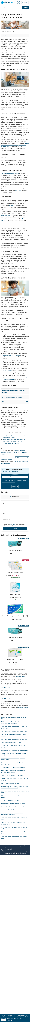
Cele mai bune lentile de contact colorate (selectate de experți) (14, 754)
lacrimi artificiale (7, 370)
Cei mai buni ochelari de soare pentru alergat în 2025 (14, 731)
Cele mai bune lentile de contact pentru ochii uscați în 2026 (13, 669)
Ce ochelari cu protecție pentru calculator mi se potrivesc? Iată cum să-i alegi (12, 813)
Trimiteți (15, 528)
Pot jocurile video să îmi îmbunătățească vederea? (13, 391)
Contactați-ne (9, 849)
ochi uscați (18, 190)
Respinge (10, 1020)
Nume (4, 513)
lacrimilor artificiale (6, 215)
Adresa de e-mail (7, 519)
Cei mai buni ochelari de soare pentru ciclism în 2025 (14, 739)
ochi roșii (11, 205)
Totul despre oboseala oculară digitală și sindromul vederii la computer (14, 442)
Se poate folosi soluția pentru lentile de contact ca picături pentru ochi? (13, 763)
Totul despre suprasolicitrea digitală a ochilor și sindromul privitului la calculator (12, 722)
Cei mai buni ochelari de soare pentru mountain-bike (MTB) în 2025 (14, 727)
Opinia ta (5, 503)
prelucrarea (12, 524)
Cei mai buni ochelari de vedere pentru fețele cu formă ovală (14, 818)
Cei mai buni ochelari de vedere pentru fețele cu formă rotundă (14, 796)
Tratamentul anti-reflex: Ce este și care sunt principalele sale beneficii (14, 779)
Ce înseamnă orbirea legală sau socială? (11, 800)
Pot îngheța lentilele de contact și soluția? (11, 742)
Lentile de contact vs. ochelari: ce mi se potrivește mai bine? (14, 828)
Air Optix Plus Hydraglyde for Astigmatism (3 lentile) (15, 616)
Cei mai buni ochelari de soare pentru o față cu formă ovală (14, 832)
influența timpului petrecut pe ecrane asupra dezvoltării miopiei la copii (15, 145)
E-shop (5, 849)
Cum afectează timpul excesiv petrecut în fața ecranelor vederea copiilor (15, 436)
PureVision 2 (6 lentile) (15, 594)
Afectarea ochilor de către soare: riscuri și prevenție (13, 803)
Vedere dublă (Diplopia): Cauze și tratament (11, 810)
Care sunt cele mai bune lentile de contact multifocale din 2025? (14, 735)
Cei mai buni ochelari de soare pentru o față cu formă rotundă (14, 837)
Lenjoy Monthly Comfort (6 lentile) (15, 659)
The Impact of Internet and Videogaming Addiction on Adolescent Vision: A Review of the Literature (14, 452)
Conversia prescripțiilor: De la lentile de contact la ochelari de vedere (13, 823)
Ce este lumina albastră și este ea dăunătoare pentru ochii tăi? (14, 746)
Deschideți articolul (21, 676)
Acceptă (3, 1020)
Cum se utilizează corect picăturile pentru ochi (12, 807)
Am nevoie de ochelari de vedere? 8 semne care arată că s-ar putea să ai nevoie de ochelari (15, 787)
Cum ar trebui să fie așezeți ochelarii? (10, 783)
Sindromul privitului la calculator (10, 173)
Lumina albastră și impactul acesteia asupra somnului (14, 750)
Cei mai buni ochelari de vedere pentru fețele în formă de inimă (15, 791)
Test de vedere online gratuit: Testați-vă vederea (14, 690)
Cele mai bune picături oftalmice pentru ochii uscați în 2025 (14, 717)
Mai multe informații (19, 1018)
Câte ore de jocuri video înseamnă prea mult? (15, 402)
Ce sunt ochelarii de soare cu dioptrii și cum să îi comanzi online (13, 758)
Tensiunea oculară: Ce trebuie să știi (11, 679)
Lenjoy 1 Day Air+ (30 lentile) (15, 550)
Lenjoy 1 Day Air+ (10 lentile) (15, 637)
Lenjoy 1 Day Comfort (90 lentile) (15, 572)
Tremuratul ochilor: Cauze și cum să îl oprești (12, 775)
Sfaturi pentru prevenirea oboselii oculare (14, 439)
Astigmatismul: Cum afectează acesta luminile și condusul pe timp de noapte (13, 771)
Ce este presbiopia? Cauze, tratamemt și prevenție (13, 767)
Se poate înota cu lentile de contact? (11, 701)
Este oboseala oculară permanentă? (12, 397)
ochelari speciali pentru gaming (11, 355)
